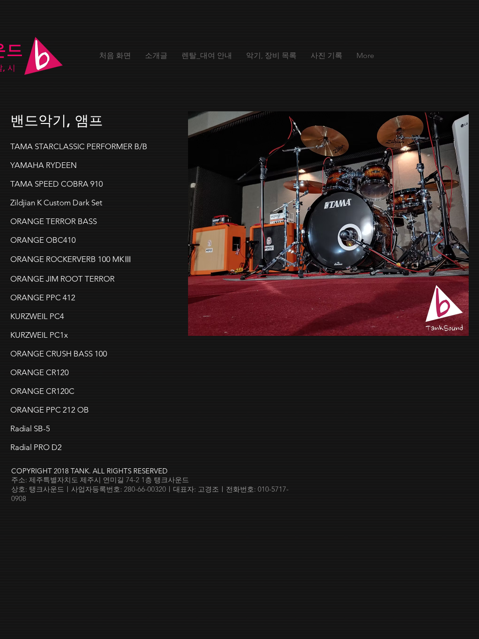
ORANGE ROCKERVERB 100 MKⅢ (71, 259)
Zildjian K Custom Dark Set (56, 202)
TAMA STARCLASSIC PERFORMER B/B (78, 146)
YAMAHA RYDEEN (43, 165)
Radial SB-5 (30, 428)
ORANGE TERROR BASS (53, 221)
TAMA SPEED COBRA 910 (56, 184)
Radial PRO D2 (36, 447)
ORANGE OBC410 (43, 240)
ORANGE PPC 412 (42, 297)
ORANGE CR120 (39, 372)
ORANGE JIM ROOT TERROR (62, 278)
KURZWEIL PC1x (39, 335)
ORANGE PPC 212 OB (49, 409)
